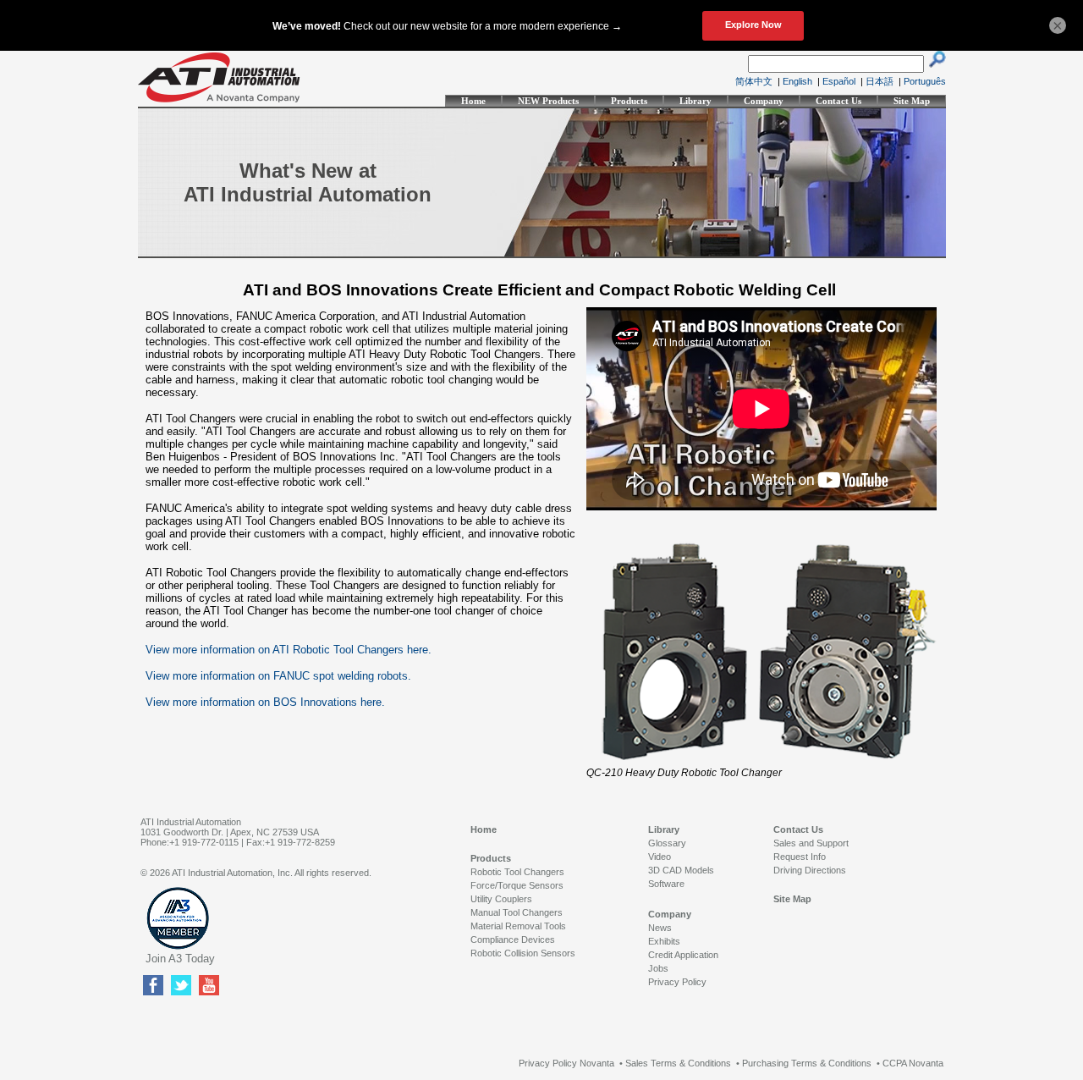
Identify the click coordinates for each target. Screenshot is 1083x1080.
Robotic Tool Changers (517, 872)
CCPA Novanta (912, 1063)
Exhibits (664, 941)
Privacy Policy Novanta (566, 1063)
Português (925, 81)
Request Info (799, 856)
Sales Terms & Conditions (678, 1063)
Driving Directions (809, 870)
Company (763, 101)
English (797, 81)
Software (666, 884)
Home (473, 101)
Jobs (658, 968)
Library (695, 101)
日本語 (879, 81)
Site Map (911, 101)
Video (659, 856)
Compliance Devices (512, 939)
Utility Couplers (501, 899)
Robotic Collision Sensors (522, 953)
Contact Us (838, 101)
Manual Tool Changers (516, 912)
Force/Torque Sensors (516, 885)
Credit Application (683, 955)
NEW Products (548, 101)
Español (838, 81)
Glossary (667, 843)
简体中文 (753, 81)
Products (629, 101)
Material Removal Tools (518, 926)
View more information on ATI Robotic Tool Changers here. (289, 649)
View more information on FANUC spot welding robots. (278, 675)
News (660, 928)
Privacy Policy (677, 982)
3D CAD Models (681, 870)
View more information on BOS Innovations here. (265, 702)
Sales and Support (811, 843)
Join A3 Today (180, 958)
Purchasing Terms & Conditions (806, 1063)
